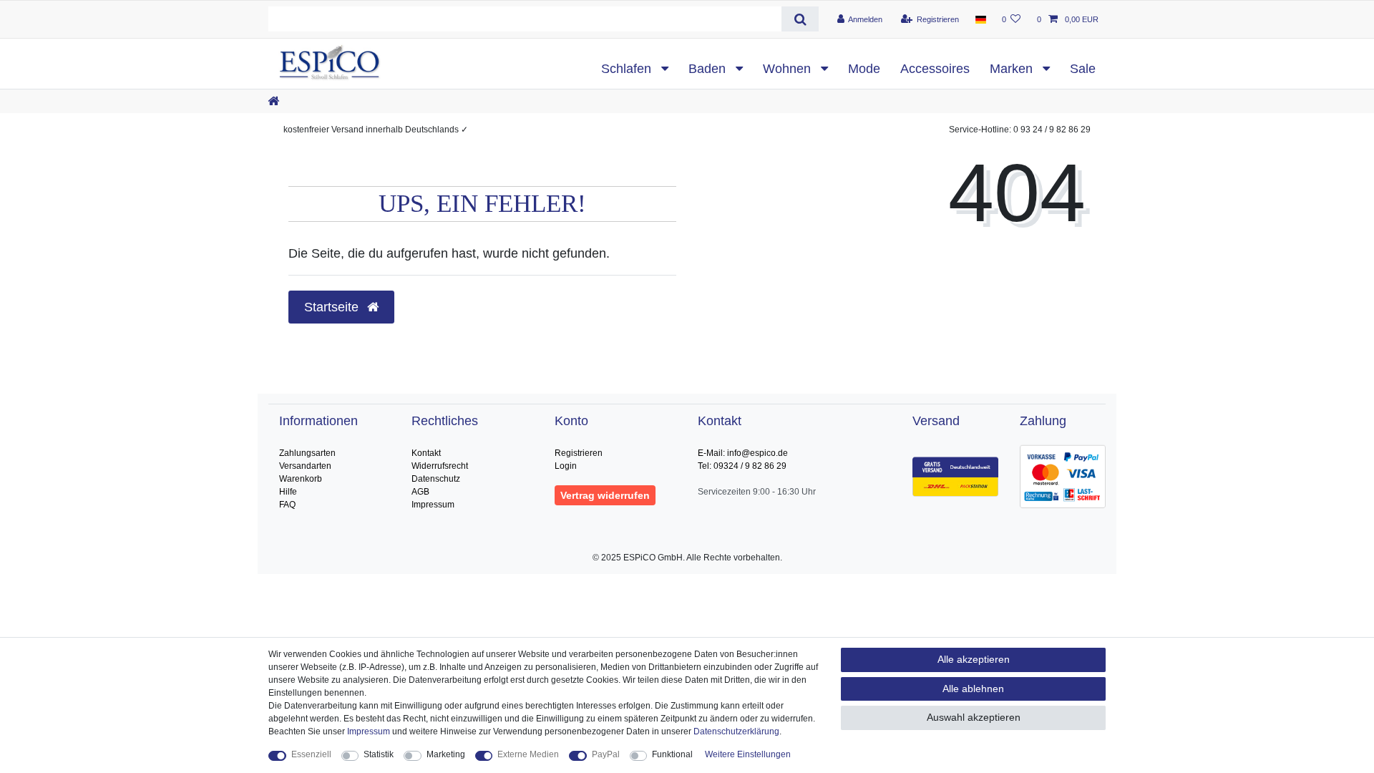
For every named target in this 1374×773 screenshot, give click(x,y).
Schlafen (628, 69)
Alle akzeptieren (973, 659)
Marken (1013, 69)
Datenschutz (435, 479)
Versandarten (305, 466)
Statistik (379, 754)
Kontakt (426, 453)
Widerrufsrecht (439, 466)
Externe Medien (528, 754)
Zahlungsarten (307, 453)
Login (566, 466)
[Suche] (799, 18)
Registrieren (579, 453)
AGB (420, 492)
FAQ (287, 505)
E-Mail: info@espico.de (743, 453)
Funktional (672, 754)
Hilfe (288, 492)
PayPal (606, 754)
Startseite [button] (333, 307)
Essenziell (311, 754)
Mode (864, 69)
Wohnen (788, 69)
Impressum (432, 505)
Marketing (446, 754)
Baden (708, 69)
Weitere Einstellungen (748, 754)
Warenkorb (300, 479)
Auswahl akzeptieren (973, 717)
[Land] (980, 19)
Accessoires (935, 69)
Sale (1083, 69)
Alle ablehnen (973, 688)
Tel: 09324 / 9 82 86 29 (742, 466)
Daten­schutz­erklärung (736, 731)
